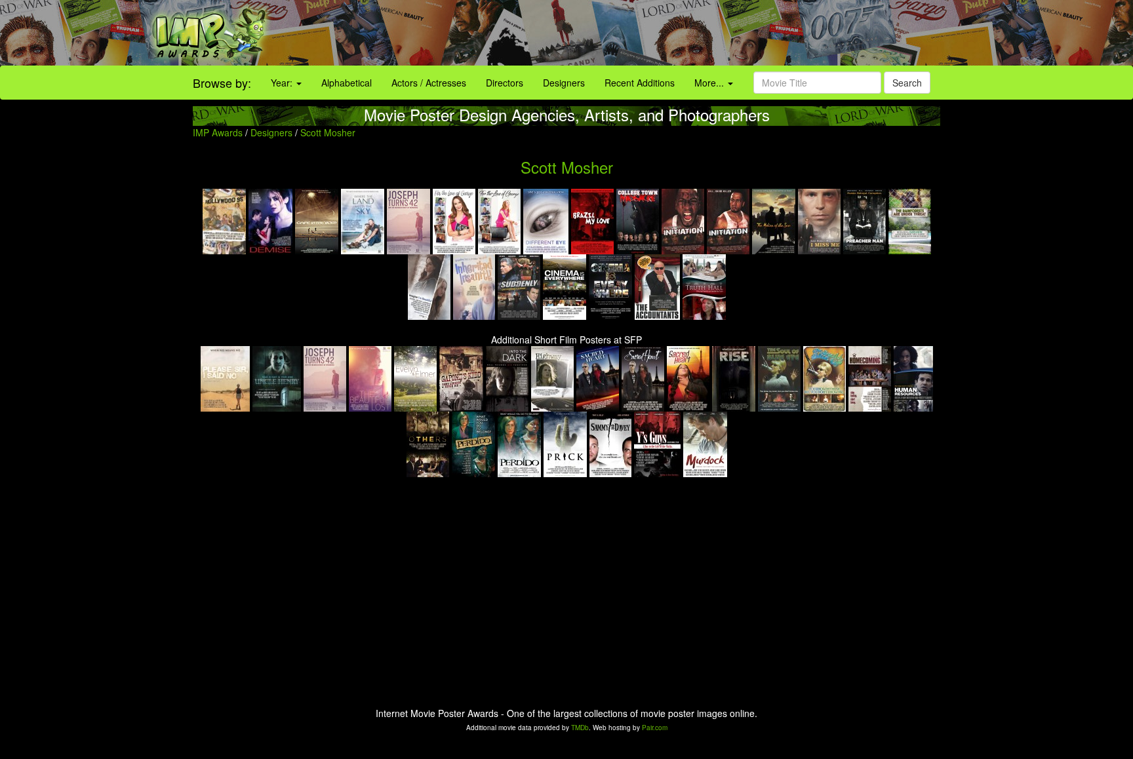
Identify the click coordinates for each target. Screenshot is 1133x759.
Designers (564, 82)
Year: (283, 82)
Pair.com (654, 727)
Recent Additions (640, 82)
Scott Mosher (327, 132)
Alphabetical (346, 82)
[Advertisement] (708, 32)
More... (710, 82)
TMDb (580, 727)
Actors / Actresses (428, 82)
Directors (504, 82)
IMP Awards (218, 132)
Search (907, 82)
